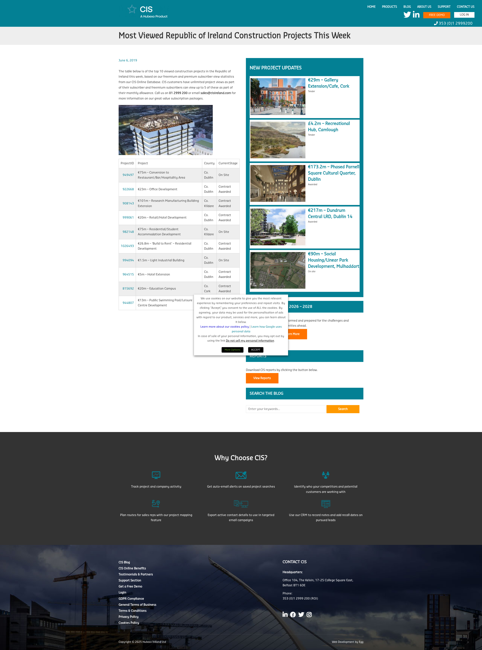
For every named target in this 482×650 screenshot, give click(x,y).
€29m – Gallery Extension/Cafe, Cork (328, 83)
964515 (128, 274)
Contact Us (465, 6)
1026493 (127, 246)
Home (371, 6)
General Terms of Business (137, 604)
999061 (128, 217)
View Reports (262, 378)
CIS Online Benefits (132, 568)
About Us (424, 6)
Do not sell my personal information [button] (250, 341)
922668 (128, 189)
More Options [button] (232, 350)
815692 (128, 288)
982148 (128, 231)
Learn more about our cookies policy (225, 326)
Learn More (292, 334)
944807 (128, 302)
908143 (128, 203)
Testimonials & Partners (136, 574)
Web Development (343, 642)
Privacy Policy (129, 616)
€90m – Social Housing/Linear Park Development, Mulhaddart (333, 260)
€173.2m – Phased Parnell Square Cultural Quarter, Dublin (333, 173)
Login (122, 592)
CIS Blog (124, 562)
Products (389, 6)
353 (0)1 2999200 (455, 23)
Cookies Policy (129, 622)
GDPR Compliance (131, 598)
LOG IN (464, 14)
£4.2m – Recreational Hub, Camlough (329, 127)
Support (444, 6)
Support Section (130, 580)
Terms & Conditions (132, 610)
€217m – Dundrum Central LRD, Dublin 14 (330, 213)
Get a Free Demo (130, 586)
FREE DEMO (437, 15)
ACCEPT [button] (255, 350)
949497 (128, 175)
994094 (128, 260)
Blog (407, 6)
